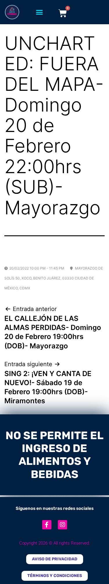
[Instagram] (62, 524)
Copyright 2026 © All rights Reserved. (54, 543)
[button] (39, 12)
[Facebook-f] (46, 524)
